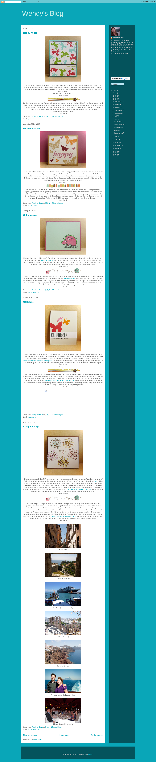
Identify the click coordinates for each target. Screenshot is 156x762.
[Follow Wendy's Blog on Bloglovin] (120, 80)
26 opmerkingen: (57, 116)
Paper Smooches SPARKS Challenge (78, 489)
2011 (115, 152)
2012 (115, 99)
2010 (115, 155)
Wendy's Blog (42, 13)
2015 (115, 90)
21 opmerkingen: (57, 415)
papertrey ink (32, 119)
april (116, 140)
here (95, 481)
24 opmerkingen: (57, 203)
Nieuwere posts (30, 735)
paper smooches (33, 292)
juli (116, 116)
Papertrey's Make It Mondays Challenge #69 (37, 361)
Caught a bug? (31, 426)
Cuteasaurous (30, 215)
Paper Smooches (47, 260)
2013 (115, 96)
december (118, 101)
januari (117, 148)
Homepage (64, 735)
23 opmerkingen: (57, 727)
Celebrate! (28, 302)
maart (117, 142)
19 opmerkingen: (57, 290)
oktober (117, 107)
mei (116, 137)
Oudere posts (97, 735)
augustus (118, 113)
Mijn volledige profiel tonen (119, 53)
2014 (115, 93)
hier (40, 508)
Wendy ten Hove (118, 38)
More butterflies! (32, 128)
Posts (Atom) (37, 740)
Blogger (90, 754)
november (118, 104)
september (118, 110)
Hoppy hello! (30, 33)
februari (117, 145)
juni (116, 119)
